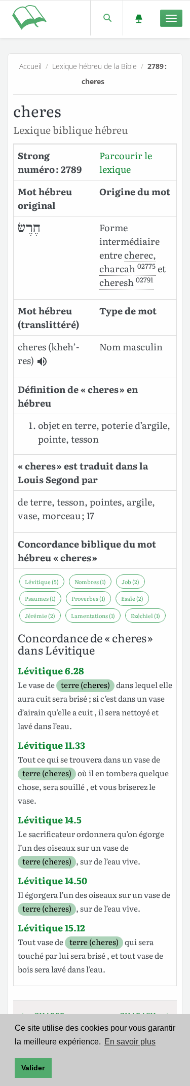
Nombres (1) (90, 581)
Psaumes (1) (40, 598)
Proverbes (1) (88, 598)
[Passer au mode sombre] (138, 18)
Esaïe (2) (132, 598)
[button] (42, 361)
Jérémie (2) (40, 615)
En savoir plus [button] (130, 1041)
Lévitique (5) (42, 581)
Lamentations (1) (93, 615)
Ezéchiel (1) (145, 615)
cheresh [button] (126, 282)
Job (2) (130, 581)
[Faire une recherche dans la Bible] (106, 18)
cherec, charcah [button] (127, 261)
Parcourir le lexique (125, 162)
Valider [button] (33, 1068)
